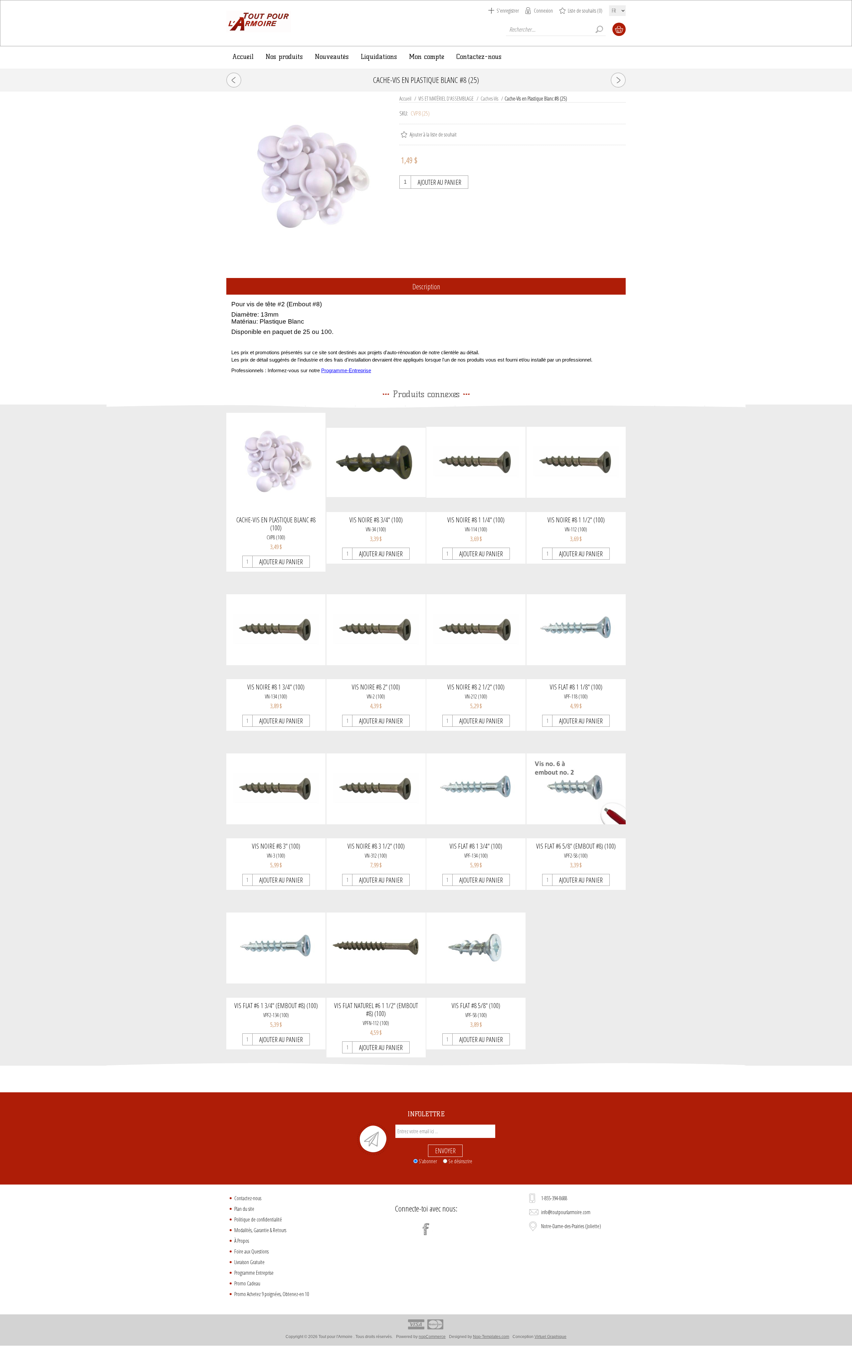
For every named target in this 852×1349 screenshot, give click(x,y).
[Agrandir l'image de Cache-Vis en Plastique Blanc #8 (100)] (275, 462)
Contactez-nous (247, 1198)
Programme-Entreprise (346, 370)
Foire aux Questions (251, 1251)
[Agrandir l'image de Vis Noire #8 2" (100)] (376, 629)
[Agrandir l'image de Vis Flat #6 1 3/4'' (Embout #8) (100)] (275, 947)
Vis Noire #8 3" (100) (276, 846)
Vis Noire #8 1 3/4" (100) (276, 687)
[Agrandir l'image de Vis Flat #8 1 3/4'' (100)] (476, 788)
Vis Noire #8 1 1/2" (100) (576, 520)
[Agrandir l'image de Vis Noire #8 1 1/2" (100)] (576, 462)
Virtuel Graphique (550, 1336)
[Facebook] (426, 1229)
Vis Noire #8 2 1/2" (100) (476, 687)
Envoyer (445, 1150)
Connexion (543, 10)
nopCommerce (432, 1336)
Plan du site (244, 1209)
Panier (619, 29)
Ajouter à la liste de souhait (433, 134)
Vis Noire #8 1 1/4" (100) (476, 520)
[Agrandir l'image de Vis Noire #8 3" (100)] (275, 788)
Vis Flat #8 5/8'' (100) (476, 1006)
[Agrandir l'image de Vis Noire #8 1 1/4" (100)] (476, 462)
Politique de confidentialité (258, 1219)
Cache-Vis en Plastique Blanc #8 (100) (276, 524)
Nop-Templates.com (491, 1336)
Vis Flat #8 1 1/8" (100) (576, 687)
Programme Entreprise (254, 1272)
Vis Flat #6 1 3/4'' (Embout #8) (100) (276, 1006)
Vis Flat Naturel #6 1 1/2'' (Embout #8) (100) (376, 1010)
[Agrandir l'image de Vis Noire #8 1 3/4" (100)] (275, 629)
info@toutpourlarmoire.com (565, 1212)
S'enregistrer (508, 10)
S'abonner (428, 1161)
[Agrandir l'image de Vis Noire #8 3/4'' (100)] (376, 462)
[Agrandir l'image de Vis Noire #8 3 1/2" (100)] (376, 788)
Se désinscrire (460, 1161)
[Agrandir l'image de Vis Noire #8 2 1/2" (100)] (476, 629)
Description (426, 286)
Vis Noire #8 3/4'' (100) (376, 520)
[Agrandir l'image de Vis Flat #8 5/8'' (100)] (476, 947)
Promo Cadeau (247, 1283)
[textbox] (556, 29)
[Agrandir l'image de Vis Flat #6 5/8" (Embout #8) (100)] (576, 788)
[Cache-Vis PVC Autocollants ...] (233, 80)
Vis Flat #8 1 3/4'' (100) (476, 846)
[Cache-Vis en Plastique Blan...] (618, 80)
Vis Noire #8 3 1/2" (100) (376, 846)
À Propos (241, 1240)
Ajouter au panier (439, 182)
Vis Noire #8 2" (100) (376, 687)
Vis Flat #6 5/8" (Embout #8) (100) (576, 846)
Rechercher (599, 29)
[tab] (426, 287)
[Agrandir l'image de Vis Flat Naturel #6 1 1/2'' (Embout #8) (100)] (376, 947)
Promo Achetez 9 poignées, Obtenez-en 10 (271, 1294)
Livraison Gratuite (249, 1262)
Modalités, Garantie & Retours (260, 1230)
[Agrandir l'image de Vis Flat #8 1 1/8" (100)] (576, 629)
